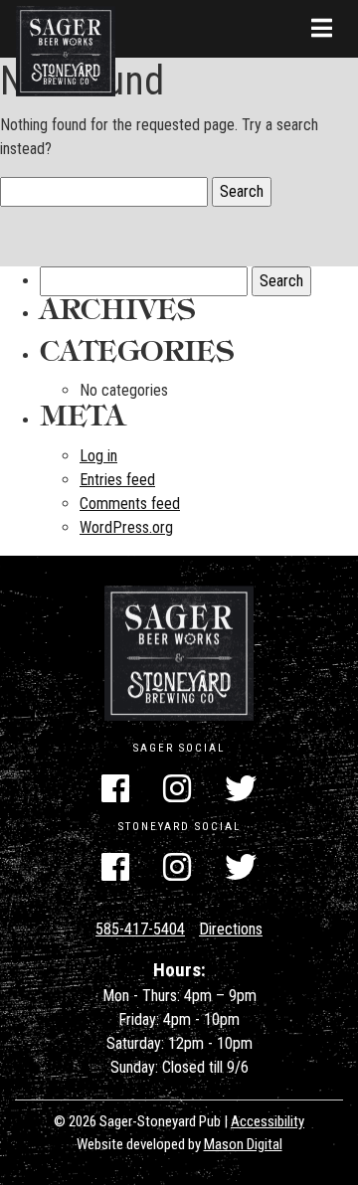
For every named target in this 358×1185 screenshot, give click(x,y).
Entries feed (117, 479)
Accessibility (267, 1121)
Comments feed (130, 503)
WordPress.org (126, 527)
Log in (98, 455)
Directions (231, 929)
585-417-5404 (140, 929)
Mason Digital (243, 1144)
